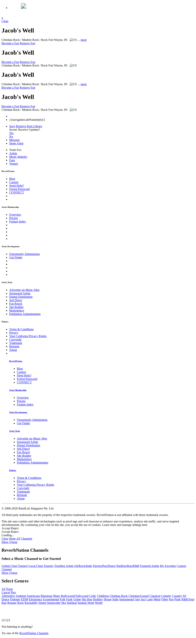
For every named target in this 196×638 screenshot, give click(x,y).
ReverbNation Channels (33, 633)
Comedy (166, 596)
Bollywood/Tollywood (74, 596)
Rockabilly (31, 602)
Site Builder (16, 307)
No (11, 136)
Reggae (11, 602)
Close (5, 21)
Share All (14, 538)
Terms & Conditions (21, 329)
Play (13, 592)
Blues (56, 596)
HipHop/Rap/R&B (127, 566)
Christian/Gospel (138, 596)
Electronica (35, 599)
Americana (33, 596)
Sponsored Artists (19, 293)
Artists (13, 153)
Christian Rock (118, 596)
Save (12, 126)
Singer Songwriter (49, 602)
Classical (154, 596)
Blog (12, 178)
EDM (24, 599)
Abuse (13, 349)
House (108, 599)
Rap (4, 602)
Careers (13, 182)
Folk (62, 599)
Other (164, 599)
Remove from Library (29, 126)
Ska (63, 602)
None (9, 589)
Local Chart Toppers (41, 566)
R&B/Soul (187, 599)
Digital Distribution (21, 296)
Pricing (13, 218)
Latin (149, 599)
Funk (69, 599)
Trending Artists (64, 566)
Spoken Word (86, 602)
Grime (77, 599)
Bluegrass (46, 596)
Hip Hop (87, 599)
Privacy (13, 332)
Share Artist (16, 143)
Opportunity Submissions (24, 254)
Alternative (8, 596)
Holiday (98, 599)
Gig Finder (15, 257)
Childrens (103, 596)
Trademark (15, 343)
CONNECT (16, 192)
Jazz (143, 599)
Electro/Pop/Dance (104, 566)
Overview (15, 214)
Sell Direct (15, 300)
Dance (5, 599)
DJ (184, 596)
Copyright (15, 339)
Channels (26, 538)
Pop (171, 599)
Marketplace (16, 310)
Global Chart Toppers (15, 566)
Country (177, 596)
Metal (157, 599)
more (84, 39)
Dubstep (15, 599)
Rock (20, 602)
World (98, 602)
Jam (137, 599)
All (3, 589)
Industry (18, 156)
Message (14, 140)
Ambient (21, 596)
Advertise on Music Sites (24, 289)
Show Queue (9, 542)
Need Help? (16, 185)
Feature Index (17, 221)
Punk (177, 599)
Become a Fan (10, 43)
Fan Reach (15, 303)
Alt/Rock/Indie (83, 566)
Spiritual (72, 602)
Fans (12, 160)
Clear (5, 538)
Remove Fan (27, 43)
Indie (115, 599)
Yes (11, 133)
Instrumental (126, 599)
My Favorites (168, 566)
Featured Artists (149, 566)
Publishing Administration (25, 314)
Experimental (51, 599)
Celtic (92, 596)
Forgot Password (19, 189)
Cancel (6, 592)
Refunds (14, 346)
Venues (13, 163)
